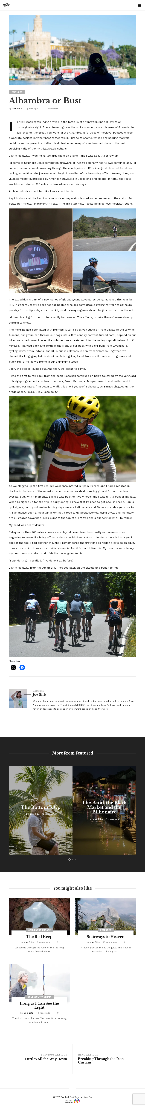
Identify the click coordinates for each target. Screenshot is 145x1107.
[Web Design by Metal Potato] (72, 1101)
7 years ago (31, 108)
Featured (16, 92)
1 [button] (69, 859)
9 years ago (43, 942)
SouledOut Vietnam (39, 997)
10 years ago (110, 942)
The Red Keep (39, 937)
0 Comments (51, 108)
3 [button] (75, 859)
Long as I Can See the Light (39, 1005)
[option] (40, 810)
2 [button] (72, 859)
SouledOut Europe (39, 930)
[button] (41, 251)
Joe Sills (17, 108)
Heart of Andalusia (120, 168)
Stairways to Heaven (105, 937)
